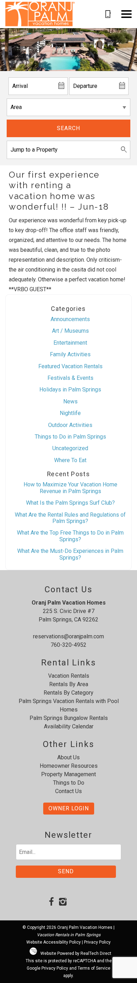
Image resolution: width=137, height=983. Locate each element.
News (70, 401)
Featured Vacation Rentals (70, 366)
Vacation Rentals (68, 675)
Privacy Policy (97, 942)
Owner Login (68, 808)
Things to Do (68, 782)
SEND (66, 871)
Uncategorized (70, 448)
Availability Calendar (68, 726)
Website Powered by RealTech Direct (75, 953)
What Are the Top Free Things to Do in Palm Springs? (70, 535)
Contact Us (68, 791)
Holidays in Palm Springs (70, 389)
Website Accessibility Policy (53, 942)
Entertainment (70, 342)
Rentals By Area (68, 684)
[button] (126, 14)
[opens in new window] (51, 902)
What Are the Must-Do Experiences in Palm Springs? (70, 554)
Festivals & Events (70, 378)
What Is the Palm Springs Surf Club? (70, 502)
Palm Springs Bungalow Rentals (69, 718)
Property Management (68, 774)
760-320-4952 (68, 644)
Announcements (70, 319)
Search (68, 128)
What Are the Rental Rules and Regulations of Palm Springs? (70, 517)
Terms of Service (94, 968)
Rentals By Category (68, 692)
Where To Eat (70, 460)
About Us (68, 757)
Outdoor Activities (70, 425)
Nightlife (70, 413)
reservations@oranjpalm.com (68, 636)
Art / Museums (70, 330)
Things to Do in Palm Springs (70, 436)
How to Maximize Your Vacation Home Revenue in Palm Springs (70, 487)
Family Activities (70, 354)
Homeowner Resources (69, 765)
